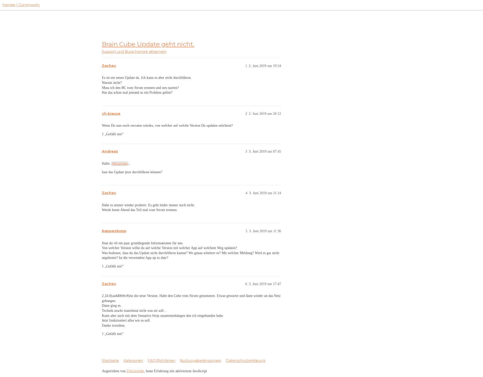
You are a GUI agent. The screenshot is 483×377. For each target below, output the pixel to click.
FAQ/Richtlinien (161, 360)
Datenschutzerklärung (245, 360)
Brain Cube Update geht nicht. (148, 44)
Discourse (135, 371)
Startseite (110, 360)
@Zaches (120, 163)
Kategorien (133, 360)
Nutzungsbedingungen (200, 360)
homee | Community (21, 5)
